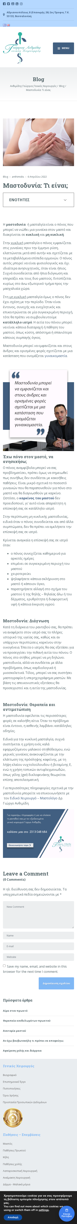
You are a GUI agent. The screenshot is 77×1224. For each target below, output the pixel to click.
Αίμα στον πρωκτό (15, 1010)
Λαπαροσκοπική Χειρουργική (20, 1171)
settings (44, 1210)
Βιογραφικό (10, 1075)
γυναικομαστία (56, 356)
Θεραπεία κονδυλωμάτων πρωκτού (27, 1020)
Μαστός (7, 1143)
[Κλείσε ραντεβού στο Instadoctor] (67, 1214)
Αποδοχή (13, 1217)
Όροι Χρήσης (10, 1095)
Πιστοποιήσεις (11, 1088)
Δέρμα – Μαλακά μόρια (16, 1184)
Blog (5, 176)
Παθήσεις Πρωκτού (14, 1150)
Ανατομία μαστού (14, 1031)
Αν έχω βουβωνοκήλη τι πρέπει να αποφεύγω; (33, 1040)
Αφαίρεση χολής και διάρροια (22, 1050)
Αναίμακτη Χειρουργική (16, 1177)
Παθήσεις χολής (12, 1164)
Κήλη (6, 1157)
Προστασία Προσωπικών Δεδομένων (25, 1102)
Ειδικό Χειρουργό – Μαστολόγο (33, 798)
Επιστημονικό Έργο (14, 1082)
